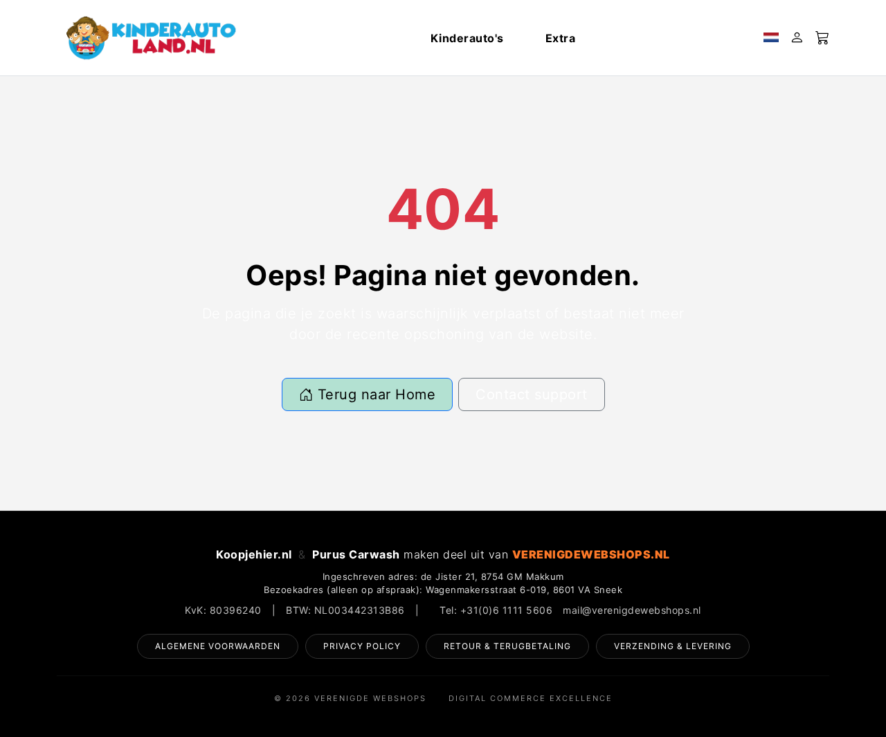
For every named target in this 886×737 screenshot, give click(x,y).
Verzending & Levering (673, 646)
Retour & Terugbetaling (507, 646)
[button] (771, 38)
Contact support (532, 394)
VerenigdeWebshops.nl (591, 554)
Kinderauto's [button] (467, 38)
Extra (560, 38)
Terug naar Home (374, 394)
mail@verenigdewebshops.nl (632, 610)
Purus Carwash (356, 554)
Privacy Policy (362, 646)
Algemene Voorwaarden (217, 646)
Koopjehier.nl (254, 554)
